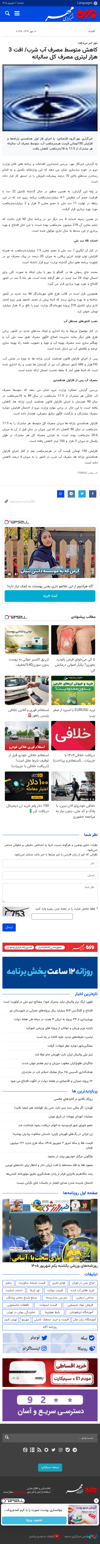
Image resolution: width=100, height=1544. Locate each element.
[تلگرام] (75, 1450)
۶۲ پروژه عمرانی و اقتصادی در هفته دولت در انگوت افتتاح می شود (51, 1081)
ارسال (9, 927)
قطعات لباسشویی (18, 1305)
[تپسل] (6, 522)
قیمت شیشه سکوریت (31, 1283)
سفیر (8, 1283)
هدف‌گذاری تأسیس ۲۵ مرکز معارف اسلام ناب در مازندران (57, 1072)
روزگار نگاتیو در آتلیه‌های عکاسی (73, 1099)
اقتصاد (91, 31)
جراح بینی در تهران (83, 1283)
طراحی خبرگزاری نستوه (77, 1537)
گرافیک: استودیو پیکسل (42, 1537)
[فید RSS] (39, 1450)
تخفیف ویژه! (34, 1520)
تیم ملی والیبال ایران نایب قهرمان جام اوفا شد (64, 1054)
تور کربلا (35, 1290)
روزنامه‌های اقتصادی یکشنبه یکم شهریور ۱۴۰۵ (63, 1266)
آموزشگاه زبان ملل (84, 1319)
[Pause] (9, 574)
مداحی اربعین (85, 1297)
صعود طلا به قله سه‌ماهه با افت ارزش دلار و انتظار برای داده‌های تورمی (49, 1165)
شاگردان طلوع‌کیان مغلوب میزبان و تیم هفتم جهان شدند (57, 1063)
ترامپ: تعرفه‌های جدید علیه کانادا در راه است (65, 1037)
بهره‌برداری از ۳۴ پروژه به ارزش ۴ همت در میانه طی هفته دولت (53, 1019)
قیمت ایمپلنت (48, 1305)
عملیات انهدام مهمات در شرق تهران (71, 1116)
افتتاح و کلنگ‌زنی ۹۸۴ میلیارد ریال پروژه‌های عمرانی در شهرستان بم (51, 1010)
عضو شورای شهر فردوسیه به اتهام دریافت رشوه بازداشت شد (55, 1125)
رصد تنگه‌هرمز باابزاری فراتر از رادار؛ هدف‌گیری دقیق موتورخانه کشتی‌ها (49, 1174)
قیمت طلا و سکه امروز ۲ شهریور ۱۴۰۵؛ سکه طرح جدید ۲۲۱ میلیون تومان (51, 1145)
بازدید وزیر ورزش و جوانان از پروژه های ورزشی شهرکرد (59, 1028)
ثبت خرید (50, 596)
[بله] (68, 1450)
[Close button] (96, 1500)
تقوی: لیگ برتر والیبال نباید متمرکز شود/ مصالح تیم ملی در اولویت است (48, 1002)
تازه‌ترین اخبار (86, 994)
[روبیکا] (46, 1450)
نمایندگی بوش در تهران (21, 1312)
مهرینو (25, 1319)
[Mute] (16, 574)
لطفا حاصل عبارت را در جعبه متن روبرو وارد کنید (66, 909)
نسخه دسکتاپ (50, 1467)
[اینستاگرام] (61, 1450)
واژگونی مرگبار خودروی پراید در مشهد (70, 1156)
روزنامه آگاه (50, 1327)
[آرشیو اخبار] (32, 1450)
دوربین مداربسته (56, 1297)
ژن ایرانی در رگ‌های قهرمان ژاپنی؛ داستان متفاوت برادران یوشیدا (53, 1134)
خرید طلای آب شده (82, 1290)
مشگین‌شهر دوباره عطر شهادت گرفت (70, 1046)
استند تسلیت (14, 1290)
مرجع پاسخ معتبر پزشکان (21, 1297)
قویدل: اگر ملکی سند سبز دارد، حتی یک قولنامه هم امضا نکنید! (53, 1107)
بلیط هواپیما (52, 1312)
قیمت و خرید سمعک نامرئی (51, 1319)
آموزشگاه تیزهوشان (81, 1312)
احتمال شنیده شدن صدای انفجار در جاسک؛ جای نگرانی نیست (55, 1183)
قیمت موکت (55, 1290)
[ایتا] (25, 1450)
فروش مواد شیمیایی (80, 1305)
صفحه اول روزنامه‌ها (80, 1193)
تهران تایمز (10, 1319)
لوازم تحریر (58, 1283)
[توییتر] (53, 1450)
